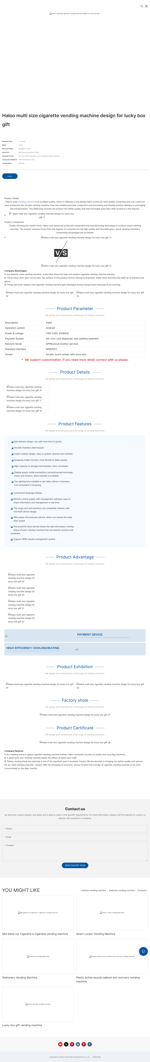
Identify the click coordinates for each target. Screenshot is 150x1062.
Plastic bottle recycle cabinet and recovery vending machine (108, 979)
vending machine (26, 201)
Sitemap (96, 1057)
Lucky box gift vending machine (22, 1025)
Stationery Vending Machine (19, 977)
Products (142, 890)
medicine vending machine (122, 890)
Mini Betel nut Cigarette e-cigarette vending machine (35, 933)
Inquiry (9, 176)
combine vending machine (93, 890)
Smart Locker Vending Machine (95, 933)
